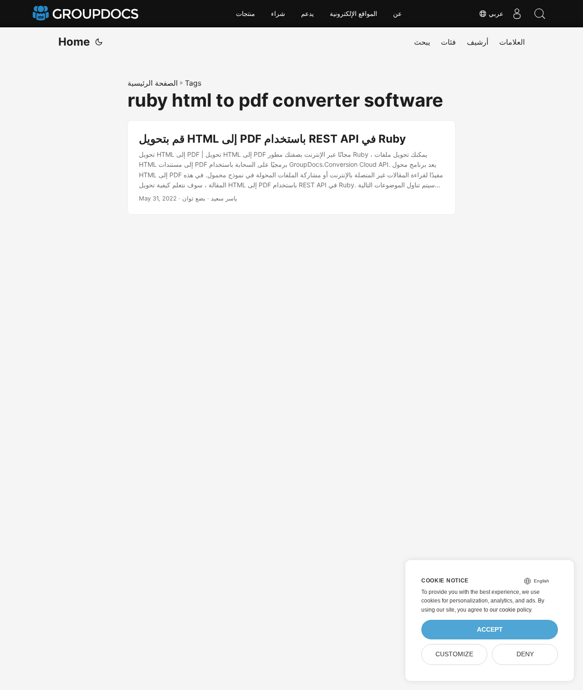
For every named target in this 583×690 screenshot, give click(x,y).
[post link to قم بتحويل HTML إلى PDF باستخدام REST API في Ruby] (291, 168)
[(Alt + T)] (98, 42)
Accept (490, 629)
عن (397, 13)
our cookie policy (510, 610)
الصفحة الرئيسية (153, 83)
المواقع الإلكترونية (353, 13)
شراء (278, 13)
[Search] (539, 13)
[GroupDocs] (86, 13)
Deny (525, 654)
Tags (193, 83)
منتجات (245, 13)
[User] (517, 13)
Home (74, 41)
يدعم (307, 13)
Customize (454, 654)
